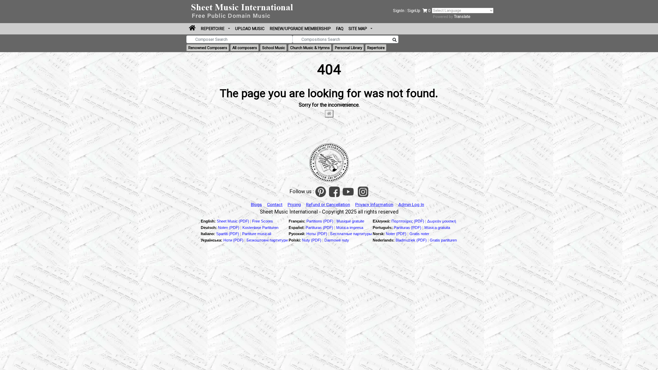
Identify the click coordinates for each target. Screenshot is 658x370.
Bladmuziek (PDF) (412, 240)
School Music (273, 47)
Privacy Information (374, 204)
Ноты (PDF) (317, 234)
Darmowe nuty (336, 240)
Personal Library (348, 47)
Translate (462, 16)
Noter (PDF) (396, 234)
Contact (274, 204)
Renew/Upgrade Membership (300, 28)
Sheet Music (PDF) (233, 221)
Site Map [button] (358, 28)
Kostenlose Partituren (260, 227)
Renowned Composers (207, 47)
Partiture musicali (256, 234)
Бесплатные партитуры (351, 234)
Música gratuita (437, 227)
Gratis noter (419, 234)
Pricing (294, 204)
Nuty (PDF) (311, 240)
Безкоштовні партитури (267, 240)
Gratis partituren (443, 240)
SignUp (413, 10)
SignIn (398, 10)
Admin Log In (411, 204)
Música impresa (349, 227)
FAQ (339, 28)
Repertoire (213, 28)
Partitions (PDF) (320, 221)
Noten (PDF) (229, 227)
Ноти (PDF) (233, 240)
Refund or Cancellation (328, 204)
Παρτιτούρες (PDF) (408, 221)
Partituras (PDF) (320, 227)
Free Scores (262, 221)
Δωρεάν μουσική (441, 221)
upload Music (249, 28)
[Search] (394, 40)
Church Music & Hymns (310, 47)
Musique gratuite (350, 221)
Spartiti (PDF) (228, 234)
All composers (244, 47)
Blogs (256, 204)
